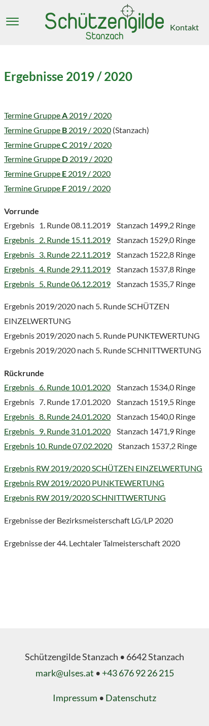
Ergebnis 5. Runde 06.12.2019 (57, 284)
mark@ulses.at (65, 672)
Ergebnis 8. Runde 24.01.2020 (57, 416)
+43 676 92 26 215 (138, 672)
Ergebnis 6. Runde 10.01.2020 (57, 387)
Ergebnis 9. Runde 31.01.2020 (57, 431)
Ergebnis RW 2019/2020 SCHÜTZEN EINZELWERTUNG (103, 468)
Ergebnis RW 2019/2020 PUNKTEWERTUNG (84, 483)
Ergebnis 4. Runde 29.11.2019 (57, 269)
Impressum (75, 697)
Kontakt (184, 26)
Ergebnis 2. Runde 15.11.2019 (57, 240)
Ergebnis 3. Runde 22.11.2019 (57, 254)
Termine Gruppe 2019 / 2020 (58, 115)
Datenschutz (131, 697)
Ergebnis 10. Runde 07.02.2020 (58, 446)
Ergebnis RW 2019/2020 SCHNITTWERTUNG (85, 497)
